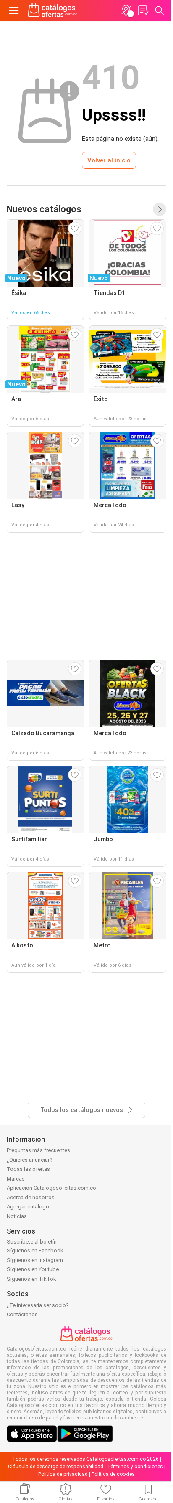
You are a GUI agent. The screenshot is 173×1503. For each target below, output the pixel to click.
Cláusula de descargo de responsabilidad (55, 1467)
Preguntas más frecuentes (38, 1150)
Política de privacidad (63, 1474)
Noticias (17, 1216)
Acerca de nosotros (31, 1197)
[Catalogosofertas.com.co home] (53, 10)
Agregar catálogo (28, 1206)
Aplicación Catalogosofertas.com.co (51, 1188)
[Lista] (142, 10)
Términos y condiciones (135, 1467)
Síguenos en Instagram (35, 1260)
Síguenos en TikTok (31, 1279)
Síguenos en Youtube (33, 1269)
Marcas (16, 1178)
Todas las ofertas (28, 1169)
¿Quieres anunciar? (29, 1160)
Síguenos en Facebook (35, 1250)
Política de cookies (113, 1474)
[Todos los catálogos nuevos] (159, 209)
